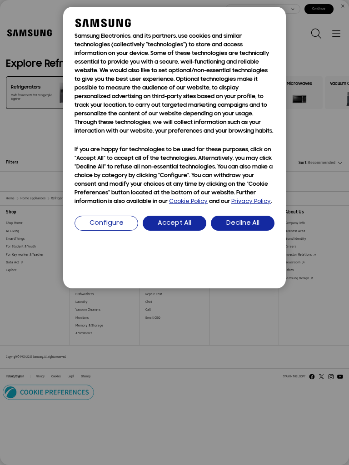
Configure (107, 223)
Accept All (174, 223)
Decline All (242, 223)
